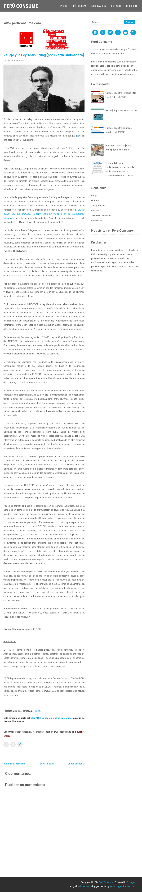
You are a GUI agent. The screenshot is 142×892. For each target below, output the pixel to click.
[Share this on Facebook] (13, 744)
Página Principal (47, 763)
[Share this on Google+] (6, 744)
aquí (79, 135)
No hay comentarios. (13, 60)
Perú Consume (21, 6)
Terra (37, 711)
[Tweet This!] (20, 744)
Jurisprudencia (98, 205)
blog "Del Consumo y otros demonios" (51, 718)
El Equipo (131, 6)
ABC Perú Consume (100, 215)
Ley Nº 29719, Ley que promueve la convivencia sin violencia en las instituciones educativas (44, 213)
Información (98, 6)
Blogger (131, 882)
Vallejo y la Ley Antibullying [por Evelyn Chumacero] (43, 55)
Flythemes (84, 886)
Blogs (94, 195)
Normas (95, 200)
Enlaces (95, 210)
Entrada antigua (76, 763)
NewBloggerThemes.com (122, 886)
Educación (116, 6)
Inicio (63, 6)
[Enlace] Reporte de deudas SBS (121, 110)
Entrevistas (96, 220)
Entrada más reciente (14, 763)
